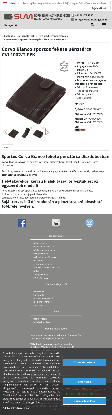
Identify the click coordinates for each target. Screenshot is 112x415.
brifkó (36, 271)
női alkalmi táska (41, 322)
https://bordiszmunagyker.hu (43, 335)
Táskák (56, 311)
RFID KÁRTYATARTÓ (42, 302)
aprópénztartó (40, 274)
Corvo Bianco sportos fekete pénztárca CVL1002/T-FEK (35, 39)
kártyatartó (38, 295)
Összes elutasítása (84, 362)
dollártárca (38, 260)
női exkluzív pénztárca (44, 246)
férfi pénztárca (40, 253)
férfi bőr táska (40, 318)
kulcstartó (38, 305)
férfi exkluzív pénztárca (52, 36)
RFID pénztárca (40, 278)
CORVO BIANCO (93, 109)
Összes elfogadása (84, 401)
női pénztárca (40, 243)
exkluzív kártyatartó (43, 298)
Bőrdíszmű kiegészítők (56, 284)
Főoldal (8, 36)
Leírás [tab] (7, 147)
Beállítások (84, 381)
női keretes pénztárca (44, 250)
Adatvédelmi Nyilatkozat (16, 408)
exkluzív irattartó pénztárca (47, 267)
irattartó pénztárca (42, 264)
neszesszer (38, 291)
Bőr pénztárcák (26, 36)
